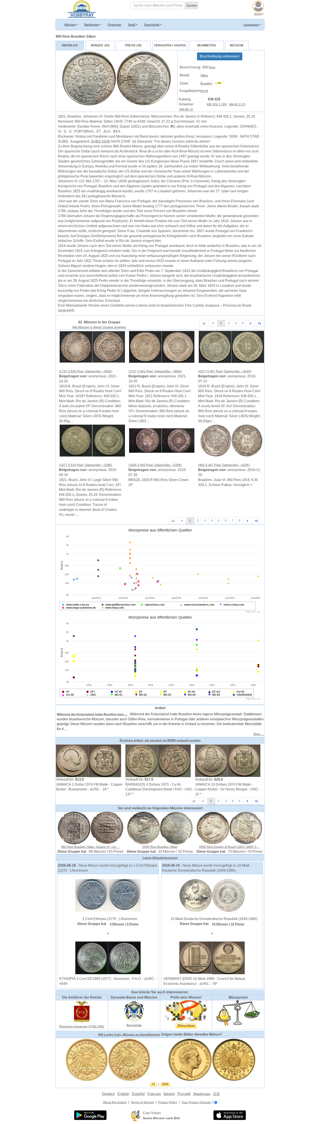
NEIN (165, 1084)
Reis (211, 67)
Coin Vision (152, 1113)
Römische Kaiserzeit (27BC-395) (81, 1026)
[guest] (258, 5)
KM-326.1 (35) (217, 104)
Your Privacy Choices (196, 1102)
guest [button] (258, 13)
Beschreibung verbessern (219, 56)
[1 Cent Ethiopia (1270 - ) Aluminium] (108, 895)
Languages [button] (251, 24)
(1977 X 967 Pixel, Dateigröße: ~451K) (224, 371)
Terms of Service (142, 1102)
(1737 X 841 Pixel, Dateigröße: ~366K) (155, 371)
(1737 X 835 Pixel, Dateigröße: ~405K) (85, 371)
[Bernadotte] (134, 1011)
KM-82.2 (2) (237, 104)
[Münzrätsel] (186, 1011)
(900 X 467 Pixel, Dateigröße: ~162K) (224, 465)
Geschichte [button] (152, 24)
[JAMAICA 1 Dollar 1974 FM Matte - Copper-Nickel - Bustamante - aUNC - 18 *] (88, 760)
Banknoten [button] (91, 24)
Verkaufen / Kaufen (169, 45)
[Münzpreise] (238, 1012)
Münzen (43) (100, 45)
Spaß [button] (131, 24)
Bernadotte (134, 1025)
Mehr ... (258, 734)
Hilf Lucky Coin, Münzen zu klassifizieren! (129, 1034)
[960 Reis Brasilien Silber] (92, 346)
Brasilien (206, 83)
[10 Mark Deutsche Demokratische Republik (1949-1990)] (212, 895)
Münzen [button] (70, 24)
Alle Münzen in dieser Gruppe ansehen (99, 327)
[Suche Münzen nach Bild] (135, 1115)
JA (153, 1084)
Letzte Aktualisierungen (160, 857)
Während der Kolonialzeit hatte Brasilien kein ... (92, 714)
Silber (204, 75)
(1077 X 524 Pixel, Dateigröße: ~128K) (85, 465)
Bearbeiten (206, 45)
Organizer (114, 24)
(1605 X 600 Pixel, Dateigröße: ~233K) (155, 465)
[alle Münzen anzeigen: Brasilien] (220, 83)
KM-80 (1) (186, 109)
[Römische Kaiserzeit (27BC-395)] (82, 1011)
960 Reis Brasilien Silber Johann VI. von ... (90, 847)
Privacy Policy (167, 1102)
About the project (114, 1102)
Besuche (237, 45)
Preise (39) (133, 45)
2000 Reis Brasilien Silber (160, 847)
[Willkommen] (81, 8)
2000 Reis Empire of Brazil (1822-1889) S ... (229, 847)
